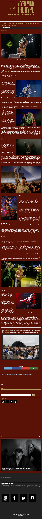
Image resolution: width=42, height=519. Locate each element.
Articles (4, 27)
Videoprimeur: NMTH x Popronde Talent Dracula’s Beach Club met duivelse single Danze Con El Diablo (16, 469)
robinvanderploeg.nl (21, 515)
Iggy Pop (13, 374)
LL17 (16, 374)
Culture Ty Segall (8, 374)
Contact (2, 480)
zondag (7, 73)
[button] (18, 356)
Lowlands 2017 (25, 374)
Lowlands (20, 374)
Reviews (8, 27)
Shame (30, 374)
